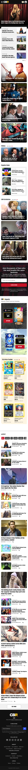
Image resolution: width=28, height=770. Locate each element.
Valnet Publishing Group (16, 719)
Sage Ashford (15, 516)
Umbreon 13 (6, 418)
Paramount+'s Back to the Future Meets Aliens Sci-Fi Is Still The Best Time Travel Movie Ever (19, 663)
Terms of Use (13, 290)
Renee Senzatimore (16, 507)
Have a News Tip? (14, 757)
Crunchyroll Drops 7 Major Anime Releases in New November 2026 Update (19, 505)
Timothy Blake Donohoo (17, 622)
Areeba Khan (4, 647)
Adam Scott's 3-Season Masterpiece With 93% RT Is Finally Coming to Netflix (19, 557)
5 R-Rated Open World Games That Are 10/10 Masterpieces (19, 514)
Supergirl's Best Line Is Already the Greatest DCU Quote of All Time (8, 32)
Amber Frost (15, 550)
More (23, 60)
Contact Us (7, 756)
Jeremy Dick (15, 174)
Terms (9, 763)
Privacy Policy (20, 290)
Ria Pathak (3, 541)
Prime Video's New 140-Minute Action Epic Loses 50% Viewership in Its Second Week (13, 697)
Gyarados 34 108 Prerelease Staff (11, 375)
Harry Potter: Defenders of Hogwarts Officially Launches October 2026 (18, 190)
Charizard (6, 397)
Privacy (13, 763)
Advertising (19, 756)
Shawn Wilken (15, 673)
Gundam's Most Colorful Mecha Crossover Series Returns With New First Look (19, 620)
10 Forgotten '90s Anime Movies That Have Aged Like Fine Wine (8, 57)
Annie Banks (15, 455)
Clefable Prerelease (19, 418)
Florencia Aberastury (16, 559)
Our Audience (15, 746)
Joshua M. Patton (16, 613)
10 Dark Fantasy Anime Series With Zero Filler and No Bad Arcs (13, 645)
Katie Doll (3, 595)
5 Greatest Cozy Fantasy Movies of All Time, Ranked (8, 48)
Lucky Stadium (18, 375)
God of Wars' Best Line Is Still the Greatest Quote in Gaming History (19, 602)
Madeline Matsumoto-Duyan (17, 665)
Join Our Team (7, 746)
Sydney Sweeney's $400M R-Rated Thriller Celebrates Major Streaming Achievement (19, 654)
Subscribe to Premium (14, 750)
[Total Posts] (23, 173)
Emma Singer (15, 193)
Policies (18, 763)
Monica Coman (15, 656)
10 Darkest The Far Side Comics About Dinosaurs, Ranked (7, 40)
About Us (21, 746)
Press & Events (9, 748)
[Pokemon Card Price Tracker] (23, 2)
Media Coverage (17, 748)
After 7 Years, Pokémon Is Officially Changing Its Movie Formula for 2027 (18, 181)
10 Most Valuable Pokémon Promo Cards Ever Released (19, 548)
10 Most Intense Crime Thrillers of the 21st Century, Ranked (12, 539)
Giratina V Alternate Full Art (20, 397)
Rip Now (8, 321)
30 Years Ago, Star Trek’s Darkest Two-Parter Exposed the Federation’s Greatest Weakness (19, 611)
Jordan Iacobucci (16, 446)
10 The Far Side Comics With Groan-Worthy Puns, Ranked (19, 496)
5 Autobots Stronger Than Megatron (19, 671)
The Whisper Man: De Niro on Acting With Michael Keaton (9, 159)
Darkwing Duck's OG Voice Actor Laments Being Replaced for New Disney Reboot (18, 171)
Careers (13, 756)
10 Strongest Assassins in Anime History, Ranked (18, 566)
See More (9, 146)
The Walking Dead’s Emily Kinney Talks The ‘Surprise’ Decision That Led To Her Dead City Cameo (13, 592)
